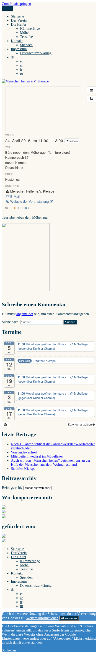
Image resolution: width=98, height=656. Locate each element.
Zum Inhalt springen (16, 4)
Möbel (24, 33)
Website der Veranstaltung (29, 201)
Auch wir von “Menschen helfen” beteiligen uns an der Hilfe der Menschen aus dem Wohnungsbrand (50, 462)
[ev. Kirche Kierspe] (3, 512)
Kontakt (17, 41)
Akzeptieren (69, 618)
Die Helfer (18, 24)
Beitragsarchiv (12, 488)
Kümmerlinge (30, 28)
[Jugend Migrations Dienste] (3, 536)
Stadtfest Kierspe (23, 468)
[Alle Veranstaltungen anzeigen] (91, 90)
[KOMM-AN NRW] (3, 541)
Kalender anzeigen (80, 424)
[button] (91, 99)
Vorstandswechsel (24, 452)
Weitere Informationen (42, 618)
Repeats (73, 141)
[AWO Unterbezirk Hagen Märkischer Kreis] (3, 517)
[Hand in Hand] (3, 508)
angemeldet (24, 314)
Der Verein (19, 20)
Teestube (26, 37)
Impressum (19, 49)
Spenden (26, 45)
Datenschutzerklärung (36, 53)
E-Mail (14, 196)
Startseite (17, 16)
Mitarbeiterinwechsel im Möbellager (37, 456)
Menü (7, 8)
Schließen (9, 650)
